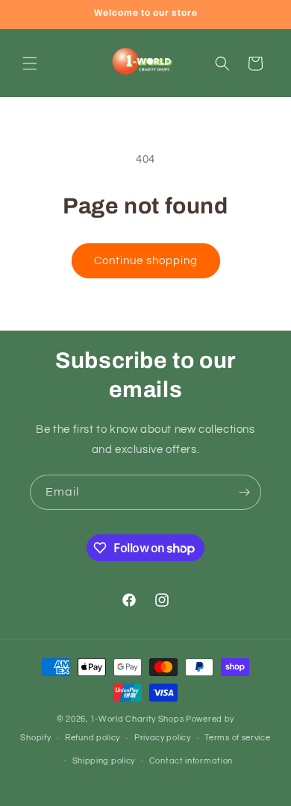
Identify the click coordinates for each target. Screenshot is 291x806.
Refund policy (92, 738)
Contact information (191, 761)
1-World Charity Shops (137, 719)
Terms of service (237, 738)
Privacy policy (162, 738)
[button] (29, 63)
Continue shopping (146, 260)
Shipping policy (104, 761)
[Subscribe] (244, 492)
